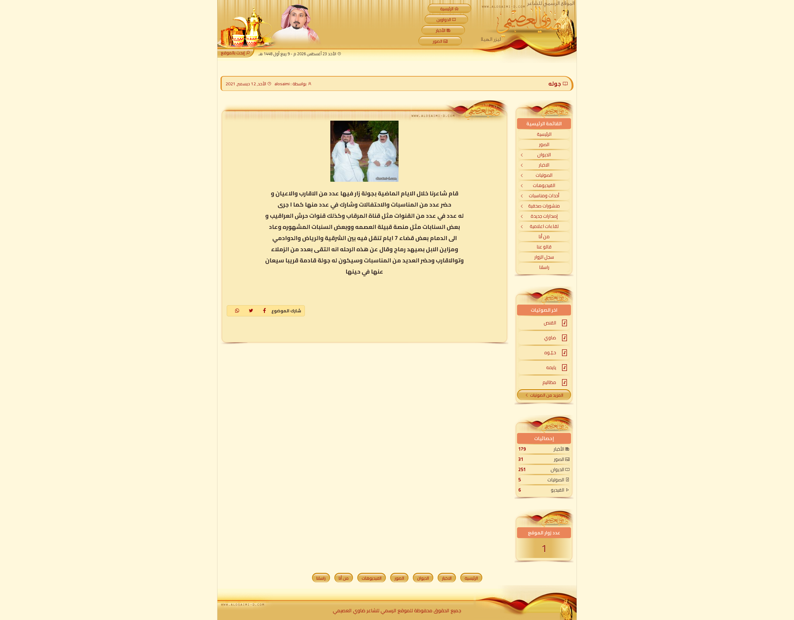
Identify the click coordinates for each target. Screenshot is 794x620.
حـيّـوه (550, 352)
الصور (437, 41)
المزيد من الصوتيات (546, 395)
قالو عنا (544, 246)
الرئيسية (446, 9)
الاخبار (544, 164)
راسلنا (544, 267)
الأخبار (440, 30)
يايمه (551, 367)
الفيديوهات (544, 185)
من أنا (544, 236)
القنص (550, 322)
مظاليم (549, 382)
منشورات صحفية (544, 205)
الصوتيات (544, 175)
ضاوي (550, 337)
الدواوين (443, 20)
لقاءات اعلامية (544, 226)
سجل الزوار (544, 256)
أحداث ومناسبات (544, 195)
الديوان (544, 154)
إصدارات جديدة (544, 216)
